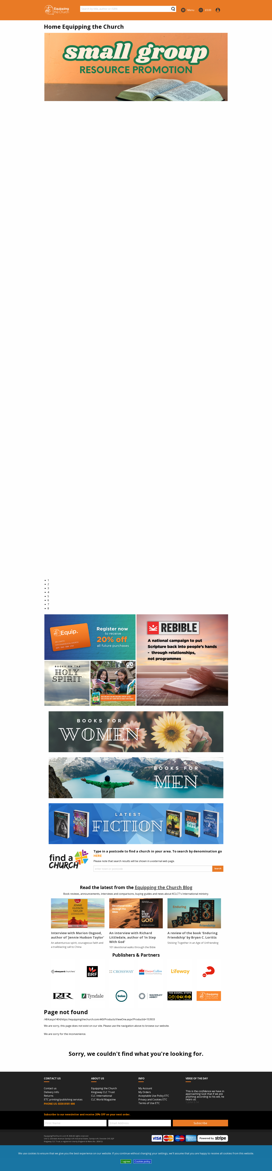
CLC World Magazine (103, 1099)
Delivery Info (51, 1092)
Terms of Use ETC (149, 1103)
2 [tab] (48, 584)
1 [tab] (48, 580)
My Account (145, 1088)
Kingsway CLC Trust (103, 1092)
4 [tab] (48, 592)
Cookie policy (142, 1161)
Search (217, 868)
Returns (48, 1095)
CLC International (101, 1095)
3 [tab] (48, 588)
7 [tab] (48, 604)
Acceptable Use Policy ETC (153, 1095)
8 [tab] (48, 608)
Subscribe (200, 1123)
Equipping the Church (104, 1088)
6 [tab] (48, 600)
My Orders (144, 1092)
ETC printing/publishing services (63, 1099)
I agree (126, 1161)
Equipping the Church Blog (163, 887)
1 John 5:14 (192, 1102)
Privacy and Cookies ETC (152, 1099)
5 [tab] (48, 596)
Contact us (50, 1088)
